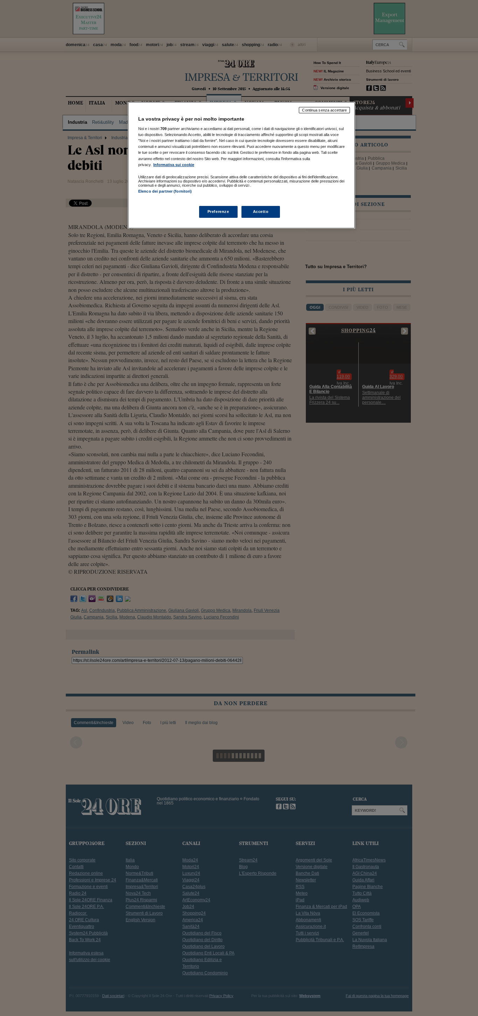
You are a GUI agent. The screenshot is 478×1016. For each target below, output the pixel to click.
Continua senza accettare (324, 110)
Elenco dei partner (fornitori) (165, 191)
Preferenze (218, 211)
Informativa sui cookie (173, 165)
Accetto (261, 211)
